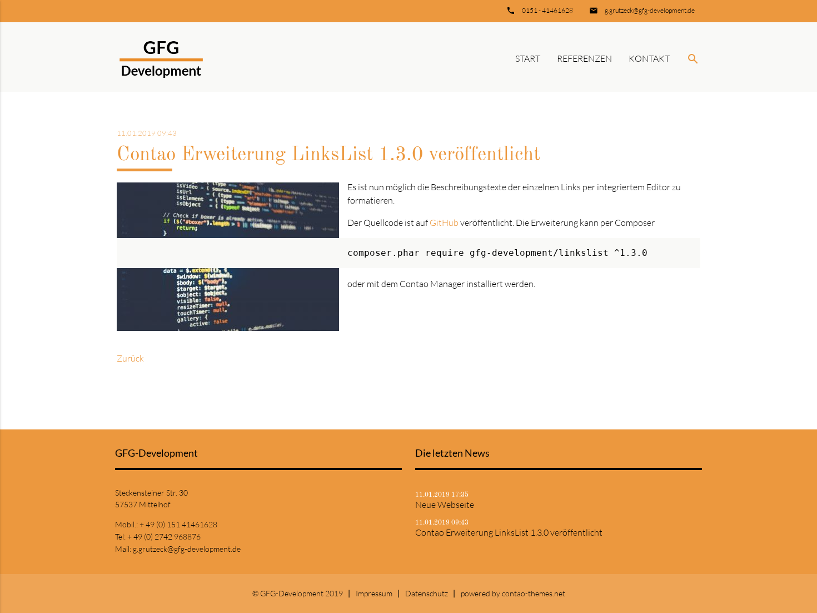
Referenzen (584, 58)
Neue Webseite (444, 504)
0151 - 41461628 (547, 10)
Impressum (374, 593)
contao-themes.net (533, 593)
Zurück (130, 358)
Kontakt (649, 58)
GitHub (444, 222)
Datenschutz (426, 593)
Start (527, 58)
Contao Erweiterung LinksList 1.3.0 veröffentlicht (508, 532)
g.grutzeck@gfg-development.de (650, 10)
